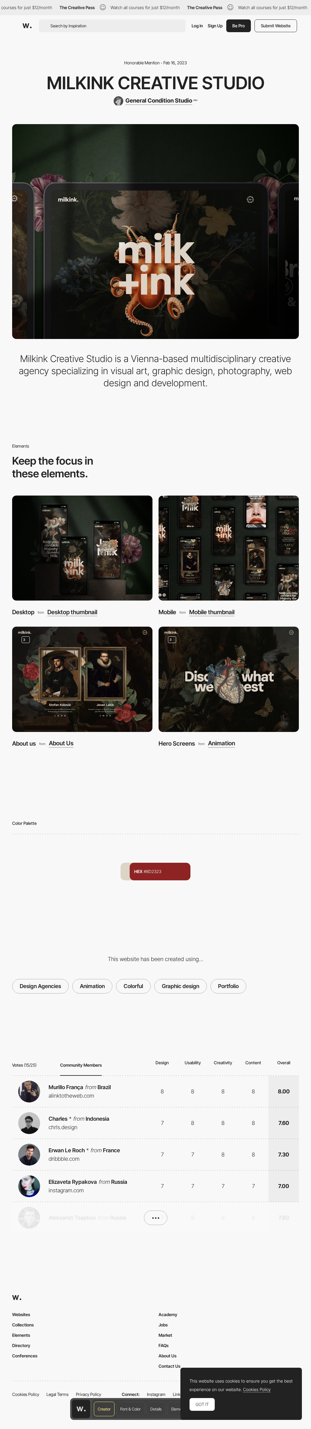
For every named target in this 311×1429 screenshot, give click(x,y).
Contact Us (169, 1366)
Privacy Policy (88, 1394)
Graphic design (180, 986)
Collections (23, 1324)
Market (165, 1335)
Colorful (133, 986)
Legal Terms (57, 1394)
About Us (61, 743)
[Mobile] (229, 548)
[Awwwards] (27, 25)
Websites (21, 1314)
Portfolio (228, 986)
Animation (221, 743)
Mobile (167, 612)
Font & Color (130, 1409)
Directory (21, 1345)
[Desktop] (82, 548)
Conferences (24, 1355)
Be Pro (238, 25)
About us (24, 743)
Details (156, 1409)
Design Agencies (40, 986)
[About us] (82, 679)
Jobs (163, 1324)
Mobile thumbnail (211, 612)
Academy (168, 1314)
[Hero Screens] (229, 679)
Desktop (23, 612)
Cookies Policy (25, 1394)
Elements (179, 1409)
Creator (104, 1409)
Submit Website (276, 25)
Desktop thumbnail (72, 612)
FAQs (164, 1345)
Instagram (156, 1394)
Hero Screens (177, 743)
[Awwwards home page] (81, 1409)
